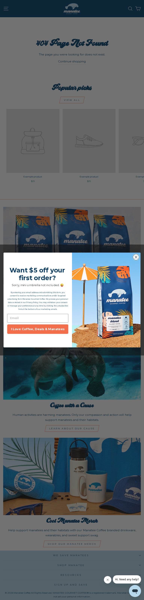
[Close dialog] (136, 257)
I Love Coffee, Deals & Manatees (38, 329)
